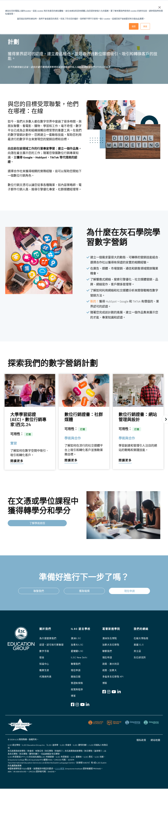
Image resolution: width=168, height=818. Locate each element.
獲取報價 (84, 590)
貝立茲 (137, 651)
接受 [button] (134, 26)
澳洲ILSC (76, 638)
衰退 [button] (145, 26)
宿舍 (41, 657)
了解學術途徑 (37, 523)
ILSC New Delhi (79, 657)
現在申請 (129, 590)
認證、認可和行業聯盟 (51, 644)
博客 (73, 695)
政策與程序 (77, 689)
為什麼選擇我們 (47, 638)
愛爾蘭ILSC (77, 651)
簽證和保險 (77, 683)
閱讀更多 (16, 461)
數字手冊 (44, 651)
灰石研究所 (140, 657)
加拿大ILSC (77, 644)
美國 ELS (139, 644)
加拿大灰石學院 (110, 644)
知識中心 (44, 663)
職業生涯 (44, 670)
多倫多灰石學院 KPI (113, 676)
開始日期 (76, 676)
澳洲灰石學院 (109, 638)
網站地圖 (155, 740)
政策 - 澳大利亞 (110, 663)
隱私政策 (141, 740)
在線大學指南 (141, 638)
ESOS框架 (59, 768)
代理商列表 (45, 676)
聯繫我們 (38, 590)
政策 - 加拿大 (109, 670)
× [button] (159, 6)
